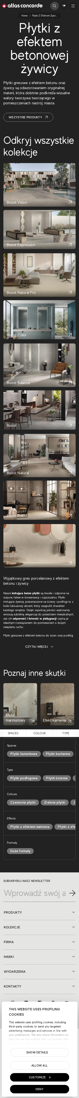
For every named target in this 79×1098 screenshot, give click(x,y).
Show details (37, 1052)
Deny (39, 1089)
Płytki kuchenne (58, 754)
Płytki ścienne (57, 778)
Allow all (39, 1065)
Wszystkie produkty (25, 117)
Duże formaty (20, 851)
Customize (37, 1077)
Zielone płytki (54, 802)
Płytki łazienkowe (23, 754)
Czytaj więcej (36, 646)
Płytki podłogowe (24, 778)
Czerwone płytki (23, 802)
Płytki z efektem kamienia (29, 827)
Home (24, 15)
